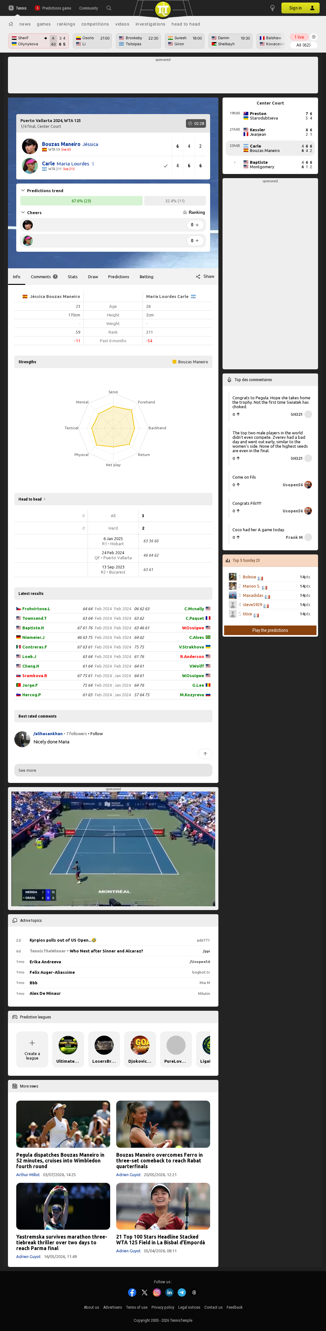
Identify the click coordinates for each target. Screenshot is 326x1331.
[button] (109, 8)
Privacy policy (163, 1307)
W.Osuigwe (193, 628)
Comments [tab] (43, 276)
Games (44, 23)
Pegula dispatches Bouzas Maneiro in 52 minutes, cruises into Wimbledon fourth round (60, 1160)
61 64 (87, 666)
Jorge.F (30, 685)
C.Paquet (195, 618)
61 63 (87, 694)
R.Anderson (192, 656)
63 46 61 (141, 628)
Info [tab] (16, 276)
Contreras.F (34, 647)
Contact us (213, 1307)
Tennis (21, 8)
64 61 (139, 666)
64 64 (87, 608)
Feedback (235, 1307)
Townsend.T (34, 618)
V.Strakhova (191, 647)
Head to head (186, 23)
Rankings (66, 23)
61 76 (139, 656)
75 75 (139, 647)
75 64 (87, 685)
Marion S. (251, 586)
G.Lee (198, 685)
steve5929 (252, 604)
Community (88, 8)
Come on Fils (244, 476)
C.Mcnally (194, 608)
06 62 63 (141, 608)
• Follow (95, 733)
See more (27, 770)
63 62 (139, 618)
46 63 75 (84, 637)
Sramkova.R (34, 675)
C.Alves (196, 637)
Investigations (151, 23)
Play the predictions (270, 630)
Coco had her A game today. (258, 529)
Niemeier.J (33, 637)
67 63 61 (84, 647)
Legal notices (189, 1307)
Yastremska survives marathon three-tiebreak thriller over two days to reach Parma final (61, 1242)
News (25, 23)
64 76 (139, 685)
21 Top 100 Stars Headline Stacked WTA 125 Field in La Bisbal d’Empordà (160, 1239)
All (303, 44)
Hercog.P (31, 694)
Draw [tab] (93, 276)
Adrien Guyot (128, 1174)
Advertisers (112, 1307)
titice (247, 613)
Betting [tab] (146, 276)
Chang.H (30, 666)
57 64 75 (141, 694)
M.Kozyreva (192, 694)
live (299, 37)
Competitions (95, 23)
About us (91, 1307)
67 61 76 (84, 628)
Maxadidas (253, 595)
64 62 (139, 637)
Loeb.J (29, 656)
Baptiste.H (33, 628)
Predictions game (56, 8)
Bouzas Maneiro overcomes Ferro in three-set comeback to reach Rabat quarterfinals (159, 1160)
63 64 (87, 618)
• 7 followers (75, 733)
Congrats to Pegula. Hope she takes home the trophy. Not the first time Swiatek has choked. (271, 402)
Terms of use (136, 1307)
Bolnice (249, 577)
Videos (122, 23)
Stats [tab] (73, 276)
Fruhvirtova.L (36, 608)
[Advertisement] (163, 76)
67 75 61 (84, 675)
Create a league (32, 1055)
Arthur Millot (28, 1174)
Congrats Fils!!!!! (246, 503)
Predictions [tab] (118, 276)
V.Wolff (196, 666)
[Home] (11, 24)
